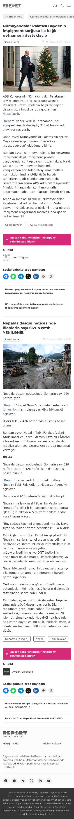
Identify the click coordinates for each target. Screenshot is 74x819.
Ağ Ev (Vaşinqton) (41, 224)
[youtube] (49, 781)
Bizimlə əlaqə (52, 743)
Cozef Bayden (13, 224)
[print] (43, 276)
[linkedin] (36, 276)
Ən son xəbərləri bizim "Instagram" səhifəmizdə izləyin (33, 239)
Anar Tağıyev (20, 257)
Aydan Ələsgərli (22, 671)
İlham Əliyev (13, 16)
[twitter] (28, 276)
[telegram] (21, 276)
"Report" (9, 405)
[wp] (13, 276)
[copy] (51, 276)
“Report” (9, 121)
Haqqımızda (10, 743)
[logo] (12, 6)
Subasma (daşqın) (16, 638)
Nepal (39, 638)
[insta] (14, 781)
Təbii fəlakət (58, 638)
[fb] (6, 276)
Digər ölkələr (11, 42)
